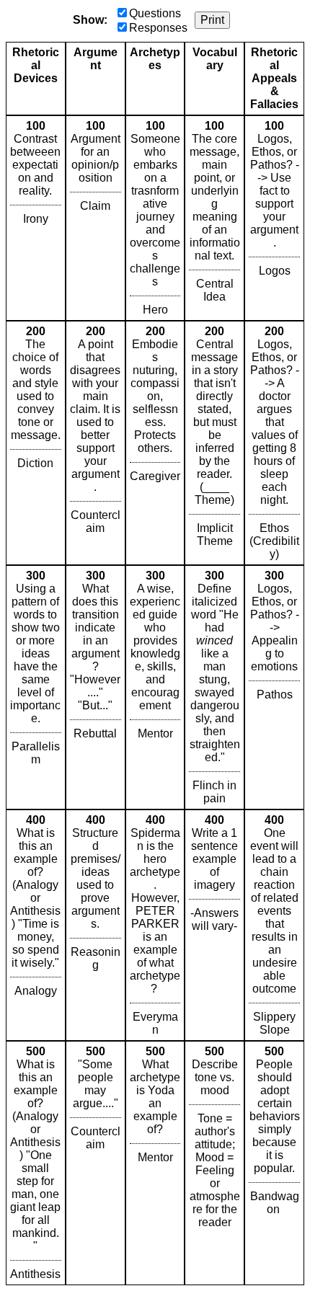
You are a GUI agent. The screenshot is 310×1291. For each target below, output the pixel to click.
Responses (158, 28)
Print (212, 20)
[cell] (36, 218)
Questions (155, 13)
